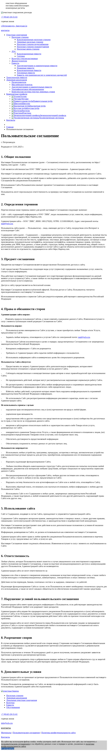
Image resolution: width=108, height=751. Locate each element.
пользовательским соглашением (15, 744)
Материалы (6, 733)
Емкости (15, 63)
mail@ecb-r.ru (7, 223)
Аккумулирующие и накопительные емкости (37, 66)
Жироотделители (19, 61)
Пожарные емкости (25, 68)
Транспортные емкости (16, 77)
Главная (9, 127)
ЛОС (14, 51)
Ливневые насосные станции (30, 42)
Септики (21, 56)
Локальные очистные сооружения (21, 700)
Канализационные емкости (29, 54)
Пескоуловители (19, 82)
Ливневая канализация (16, 80)
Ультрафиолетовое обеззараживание (28, 89)
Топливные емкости (26, 73)
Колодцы (10, 703)
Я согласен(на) (7, 749)
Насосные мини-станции (28, 49)
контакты (5, 30)
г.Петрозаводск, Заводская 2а (14, 26)
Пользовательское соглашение (26, 733)
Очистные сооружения (16, 35)
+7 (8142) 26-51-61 (9, 17)
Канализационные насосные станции (34, 39)
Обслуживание (13, 707)
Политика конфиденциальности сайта (58, 733)
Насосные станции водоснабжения (32, 44)
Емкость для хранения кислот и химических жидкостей (42, 75)
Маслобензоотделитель (22, 84)
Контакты (10, 120)
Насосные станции (20, 37)
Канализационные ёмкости (29, 70)
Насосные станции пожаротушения (33, 47)
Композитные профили (16, 94)
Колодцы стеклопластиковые (25, 58)
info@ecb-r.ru (7, 723)
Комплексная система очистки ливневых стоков (33, 92)
